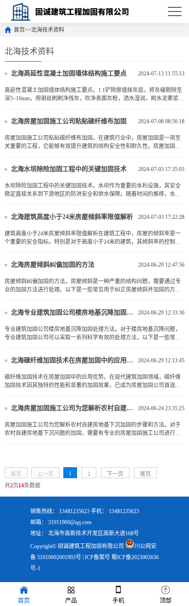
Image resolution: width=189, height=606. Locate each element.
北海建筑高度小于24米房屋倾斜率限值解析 (72, 216)
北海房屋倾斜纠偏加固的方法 (52, 264)
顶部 (166, 600)
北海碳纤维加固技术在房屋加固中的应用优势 (72, 360)
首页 (19, 30)
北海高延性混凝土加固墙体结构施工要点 (69, 73)
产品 (71, 600)
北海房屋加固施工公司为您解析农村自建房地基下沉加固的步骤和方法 (72, 408)
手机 (118, 600)
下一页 (115, 474)
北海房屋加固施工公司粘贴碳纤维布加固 (69, 121)
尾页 (145, 474)
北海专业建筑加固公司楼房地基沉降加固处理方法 (72, 312)
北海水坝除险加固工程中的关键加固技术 (69, 169)
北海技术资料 (47, 30)
